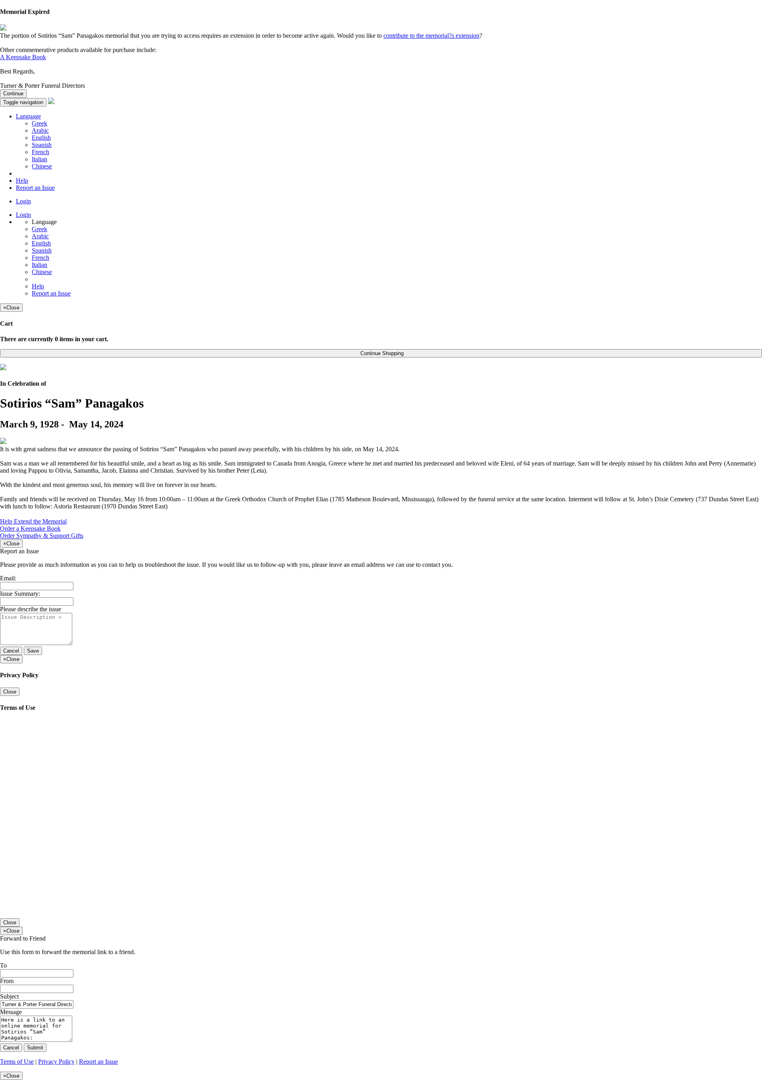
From (6, 981)
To (3, 965)
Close (9, 692)
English (41, 137)
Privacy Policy (56, 1061)
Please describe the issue (30, 609)
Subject (9, 996)
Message (11, 1012)
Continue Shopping (381, 353)
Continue (13, 94)
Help (22, 180)
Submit (35, 1048)
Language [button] (28, 116)
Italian (39, 159)
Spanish (42, 144)
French (40, 152)
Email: (8, 578)
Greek (39, 123)
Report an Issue (35, 187)
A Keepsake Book (23, 57)
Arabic (40, 130)
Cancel (11, 651)
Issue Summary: (20, 593)
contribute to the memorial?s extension (431, 35)
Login (23, 201)
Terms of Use (17, 1061)
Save (33, 651)
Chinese (42, 166)
